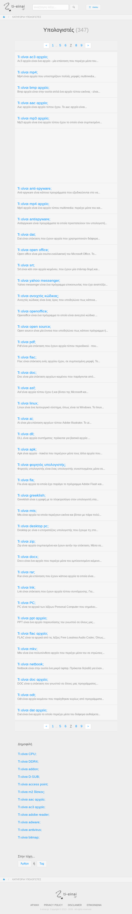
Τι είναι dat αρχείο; (32, 710)
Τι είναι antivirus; (30, 830)
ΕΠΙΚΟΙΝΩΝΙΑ (94, 905)
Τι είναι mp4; (27, 72)
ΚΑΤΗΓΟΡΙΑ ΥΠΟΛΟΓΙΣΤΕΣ (26, 17)
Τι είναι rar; (26, 572)
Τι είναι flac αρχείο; (32, 633)
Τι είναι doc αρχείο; (32, 679)
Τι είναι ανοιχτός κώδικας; (38, 296)
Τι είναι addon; (28, 769)
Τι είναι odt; (26, 695)
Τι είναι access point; (33, 784)
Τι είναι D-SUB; (29, 776)
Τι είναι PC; (26, 603)
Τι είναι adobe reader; (33, 814)
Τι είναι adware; (29, 822)
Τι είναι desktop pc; (33, 526)
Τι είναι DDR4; (28, 761)
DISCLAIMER (75, 905)
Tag (42, 863)
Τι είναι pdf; (26, 342)
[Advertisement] (66, 155)
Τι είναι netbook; (30, 664)
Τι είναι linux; (27, 403)
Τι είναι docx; (27, 557)
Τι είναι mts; (27, 511)
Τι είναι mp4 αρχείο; (33, 204)
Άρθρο (25, 863)
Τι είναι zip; (26, 541)
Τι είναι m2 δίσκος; (31, 792)
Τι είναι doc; (27, 373)
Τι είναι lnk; (26, 587)
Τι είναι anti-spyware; (34, 188)
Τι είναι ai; (25, 419)
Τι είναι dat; (26, 234)
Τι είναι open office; (33, 250)
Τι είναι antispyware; (33, 219)
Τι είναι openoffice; (32, 311)
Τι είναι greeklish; (31, 495)
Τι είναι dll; (25, 434)
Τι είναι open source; (34, 326)
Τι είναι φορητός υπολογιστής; (41, 465)
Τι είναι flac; (26, 357)
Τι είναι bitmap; (28, 837)
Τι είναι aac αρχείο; (32, 103)
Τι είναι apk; (27, 449)
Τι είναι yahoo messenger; (38, 280)
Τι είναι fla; (26, 480)
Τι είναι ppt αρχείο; (32, 618)
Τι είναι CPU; (27, 754)
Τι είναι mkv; (27, 649)
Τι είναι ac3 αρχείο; (32, 57)
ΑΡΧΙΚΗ (34, 905)
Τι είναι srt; (26, 265)
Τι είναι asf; (26, 388)
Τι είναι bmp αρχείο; (33, 88)
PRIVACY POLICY (53, 905)
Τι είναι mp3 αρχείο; (33, 118)
